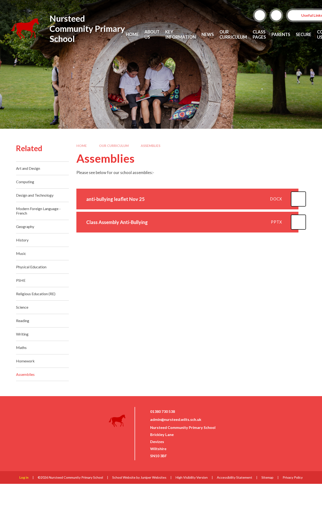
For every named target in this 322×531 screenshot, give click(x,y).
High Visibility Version (192, 477)
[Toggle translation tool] (276, 15)
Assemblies (150, 146)
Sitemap (267, 477)
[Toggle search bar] (260, 15)
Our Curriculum (114, 146)
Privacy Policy (293, 477)
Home (81, 146)
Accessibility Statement (234, 477)
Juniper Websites (153, 477)
